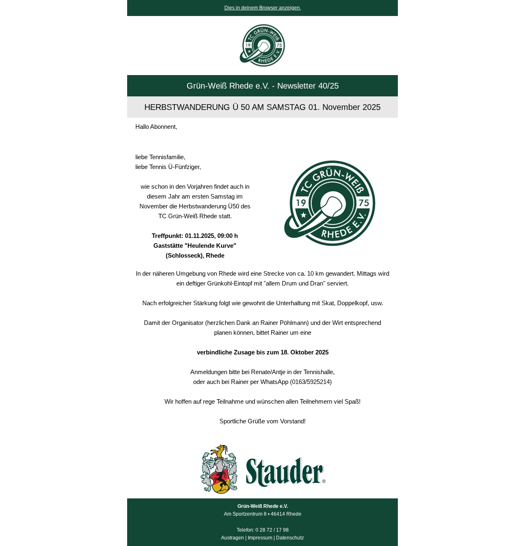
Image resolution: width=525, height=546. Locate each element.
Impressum (260, 538)
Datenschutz (290, 538)
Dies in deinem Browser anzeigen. (262, 8)
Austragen (232, 538)
